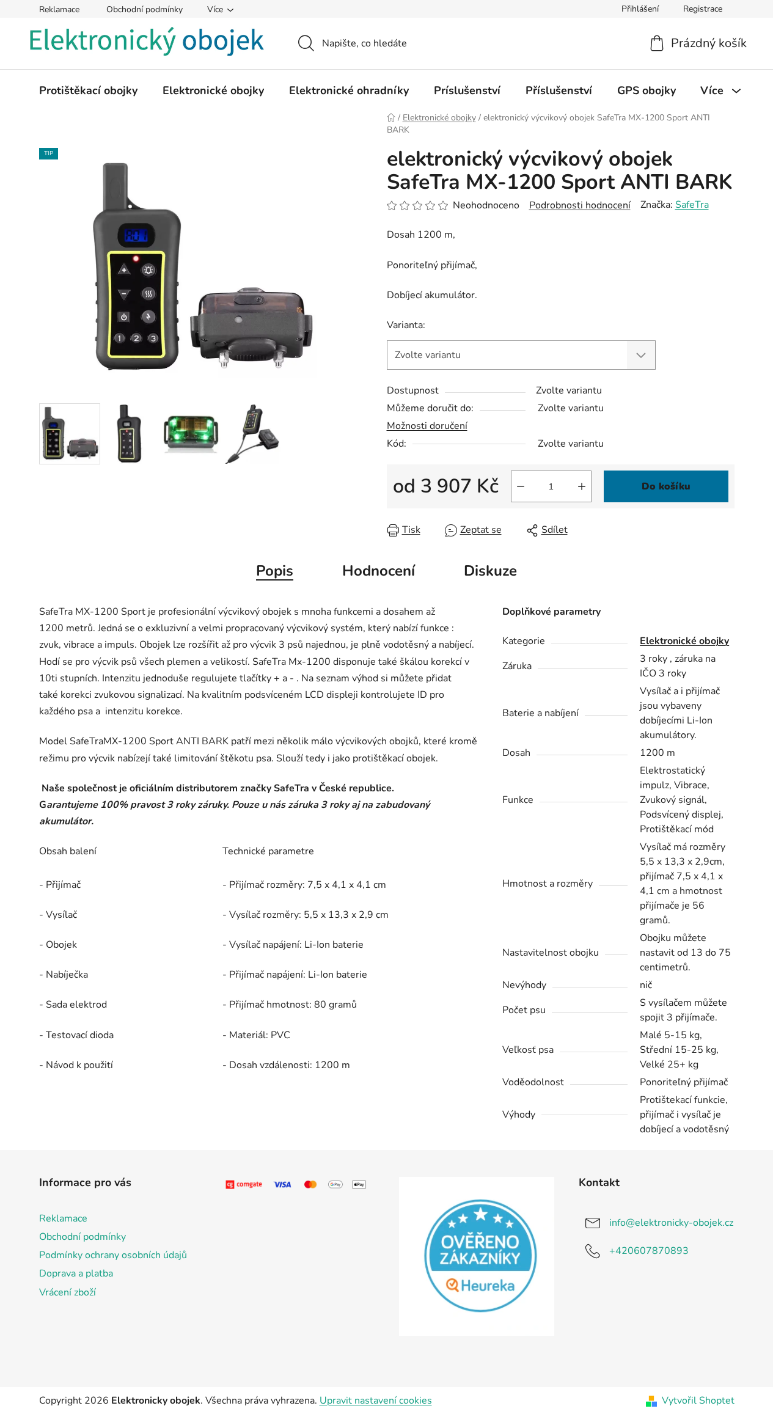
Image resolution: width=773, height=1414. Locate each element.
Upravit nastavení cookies (376, 1400)
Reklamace (59, 9)
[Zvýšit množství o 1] (582, 486)
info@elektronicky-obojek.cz (671, 1222)
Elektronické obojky (684, 641)
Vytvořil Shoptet (698, 1400)
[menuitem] (88, 90)
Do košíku (666, 486)
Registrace (702, 9)
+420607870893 (649, 1251)
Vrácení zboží (67, 1292)
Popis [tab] (274, 571)
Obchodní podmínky (144, 9)
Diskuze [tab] (490, 571)
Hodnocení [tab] (378, 571)
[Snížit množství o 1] (520, 486)
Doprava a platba (76, 1273)
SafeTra (692, 204)
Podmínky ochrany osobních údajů (113, 1255)
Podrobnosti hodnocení (580, 205)
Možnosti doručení (427, 426)
